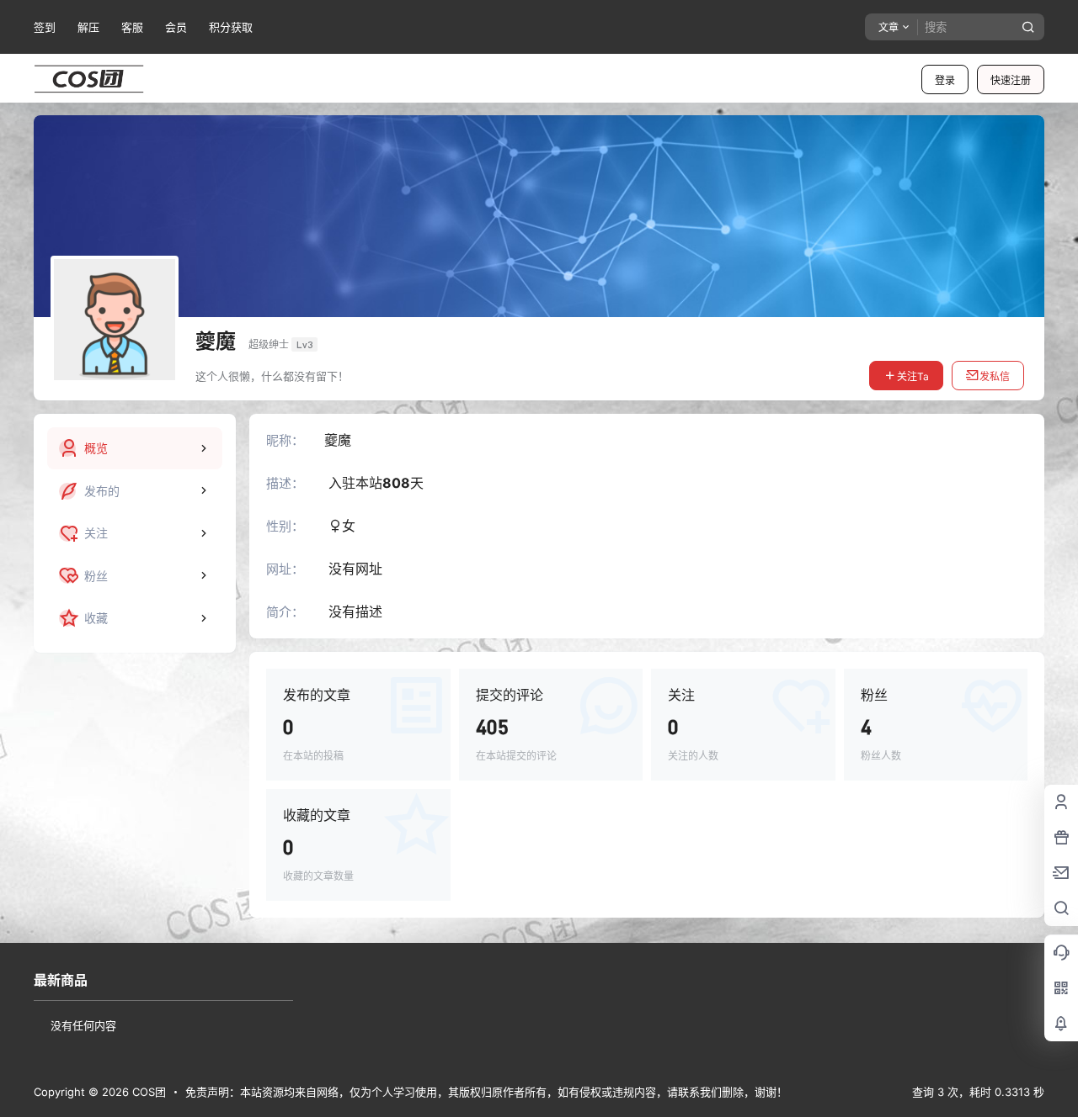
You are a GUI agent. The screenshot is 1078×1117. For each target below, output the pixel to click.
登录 (945, 80)
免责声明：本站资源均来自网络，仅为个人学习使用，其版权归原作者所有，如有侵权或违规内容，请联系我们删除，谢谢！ (486, 1091)
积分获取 (231, 27)
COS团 (147, 1091)
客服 (132, 27)
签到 (45, 27)
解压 (88, 27)
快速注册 (1010, 80)
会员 (176, 27)
